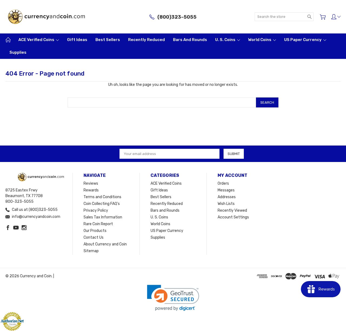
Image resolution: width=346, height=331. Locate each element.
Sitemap (91, 251)
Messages (226, 190)
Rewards (91, 190)
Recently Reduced (146, 39)
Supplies (17, 52)
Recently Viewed (232, 210)
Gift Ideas (77, 39)
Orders (223, 183)
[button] (173, 298)
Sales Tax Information (103, 217)
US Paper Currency (303, 39)
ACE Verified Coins (36, 39)
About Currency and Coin (105, 244)
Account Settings (233, 217)
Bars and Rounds (190, 39)
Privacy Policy (96, 210)
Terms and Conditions (102, 197)
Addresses (227, 197)
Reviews (91, 183)
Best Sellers (107, 39)
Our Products (95, 230)
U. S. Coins (225, 39)
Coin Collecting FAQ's (102, 203)
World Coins (260, 39)
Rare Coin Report (98, 224)
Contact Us (94, 237)
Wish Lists (226, 203)
